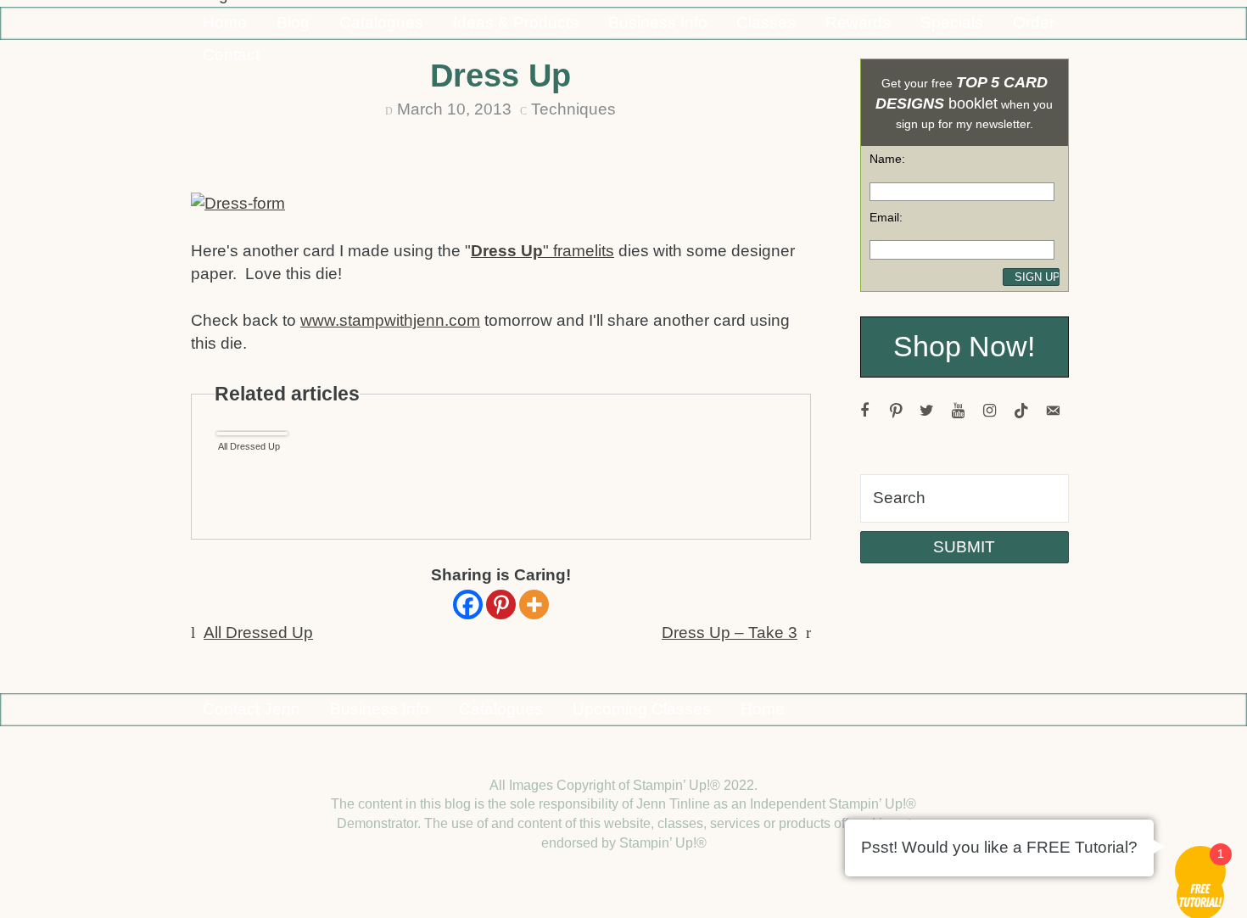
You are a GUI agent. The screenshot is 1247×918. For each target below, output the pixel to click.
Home (225, 22)
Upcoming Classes (642, 709)
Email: (886, 217)
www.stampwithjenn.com (390, 320)
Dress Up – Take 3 (729, 632)
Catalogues (381, 22)
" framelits (542, 251)
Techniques (573, 109)
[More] (534, 604)
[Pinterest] (501, 604)
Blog (293, 22)
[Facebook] (468, 604)
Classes (766, 22)
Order (1033, 22)
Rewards (858, 22)
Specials (951, 22)
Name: (887, 158)
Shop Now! (964, 346)
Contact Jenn (251, 709)
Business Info (657, 22)
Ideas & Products (516, 22)
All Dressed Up (249, 446)
